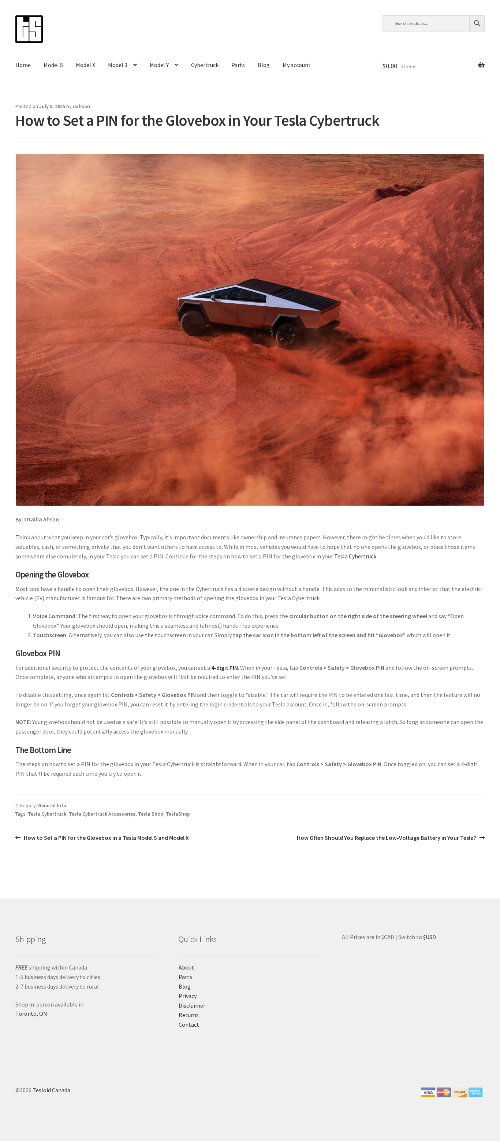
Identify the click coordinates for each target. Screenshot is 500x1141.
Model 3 (117, 65)
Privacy (188, 996)
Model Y (159, 65)
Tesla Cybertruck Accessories (102, 813)
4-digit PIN (224, 667)
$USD (429, 937)
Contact (189, 1024)
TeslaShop (178, 813)
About (186, 967)
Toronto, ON (31, 1013)
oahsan (81, 106)
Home (23, 65)
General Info (52, 805)
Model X (85, 65)
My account (297, 65)
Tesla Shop (150, 813)
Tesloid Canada (51, 1090)
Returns (189, 1015)
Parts (238, 65)
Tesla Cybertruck (355, 556)
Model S (53, 65)
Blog (264, 65)
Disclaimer (192, 1005)
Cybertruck (205, 65)
